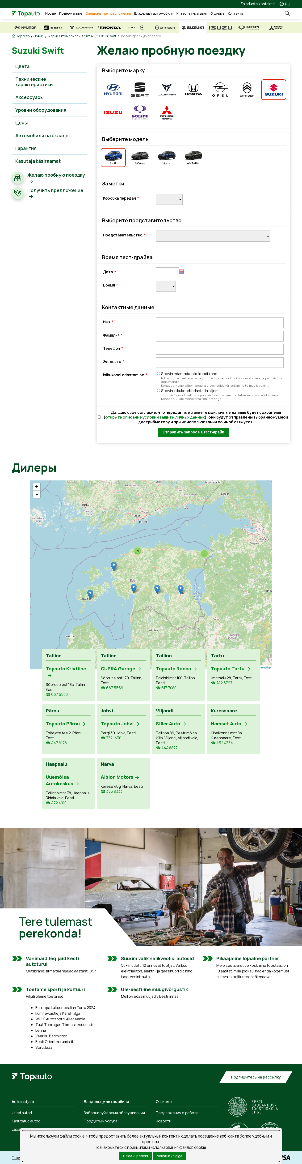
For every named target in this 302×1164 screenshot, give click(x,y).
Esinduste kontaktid (258, 3)
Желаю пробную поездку (140, 36)
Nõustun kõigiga (169, 1156)
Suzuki (89, 36)
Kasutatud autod (26, 1121)
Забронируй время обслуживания (114, 1112)
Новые (50, 13)
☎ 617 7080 (166, 687)
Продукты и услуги (100, 1121)
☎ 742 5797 (221, 682)
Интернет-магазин (191, 13)
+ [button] (36, 487)
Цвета (22, 66)
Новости (163, 1121)
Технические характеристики (34, 82)
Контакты (235, 13)
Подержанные (70, 13)
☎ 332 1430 (111, 738)
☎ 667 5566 (112, 687)
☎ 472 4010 (56, 802)
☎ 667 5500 (57, 694)
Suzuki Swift (107, 36)
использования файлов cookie (178, 1147)
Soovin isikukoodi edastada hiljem (220, 394)
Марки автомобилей (64, 36)
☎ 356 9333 (111, 791)
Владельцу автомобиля (153, 13)
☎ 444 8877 (167, 747)
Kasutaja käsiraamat (38, 161)
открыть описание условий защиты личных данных (155, 417)
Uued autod (22, 1112)
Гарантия (26, 148)
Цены (21, 123)
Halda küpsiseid (135, 1156)
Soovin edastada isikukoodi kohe (222, 379)
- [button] (36, 494)
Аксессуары (29, 97)
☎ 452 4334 (222, 742)
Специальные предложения (108, 13)
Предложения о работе (177, 1112)
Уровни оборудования (40, 110)
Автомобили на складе (41, 135)
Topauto (23, 36)
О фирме (217, 13)
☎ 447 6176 (56, 742)
